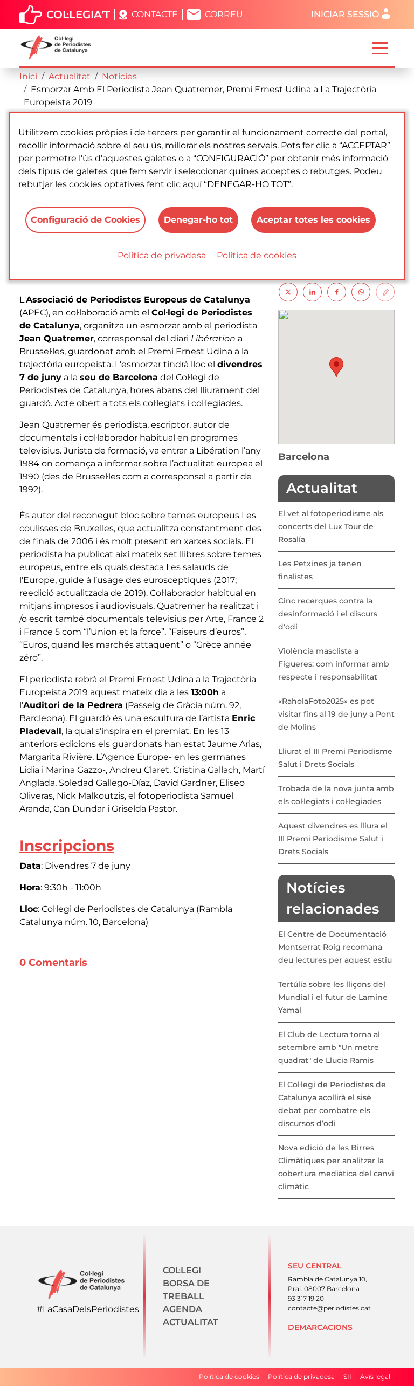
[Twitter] (288, 291)
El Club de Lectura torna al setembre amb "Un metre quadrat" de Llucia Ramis (329, 1047)
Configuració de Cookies (85, 220)
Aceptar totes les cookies (313, 220)
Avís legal (375, 1377)
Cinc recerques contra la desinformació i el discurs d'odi (327, 614)
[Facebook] (336, 291)
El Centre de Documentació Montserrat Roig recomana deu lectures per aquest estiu (335, 947)
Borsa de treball (186, 1289)
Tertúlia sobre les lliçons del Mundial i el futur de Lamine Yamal (333, 997)
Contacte (155, 14)
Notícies (119, 76)
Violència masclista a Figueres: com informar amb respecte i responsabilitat (333, 664)
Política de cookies (256, 255)
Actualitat (70, 76)
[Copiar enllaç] (385, 291)
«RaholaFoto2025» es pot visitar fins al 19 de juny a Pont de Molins (336, 714)
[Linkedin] (312, 291)
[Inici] (60, 47)
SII (347, 1377)
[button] (336, 367)
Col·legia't (78, 14)
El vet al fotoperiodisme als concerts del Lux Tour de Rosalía (330, 526)
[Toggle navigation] (380, 47)
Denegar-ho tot (198, 220)
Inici (28, 76)
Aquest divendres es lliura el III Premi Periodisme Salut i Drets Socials (333, 838)
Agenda (182, 1309)
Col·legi (182, 1270)
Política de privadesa (162, 255)
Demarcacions (320, 1327)
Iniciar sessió (345, 14)
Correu (224, 14)
